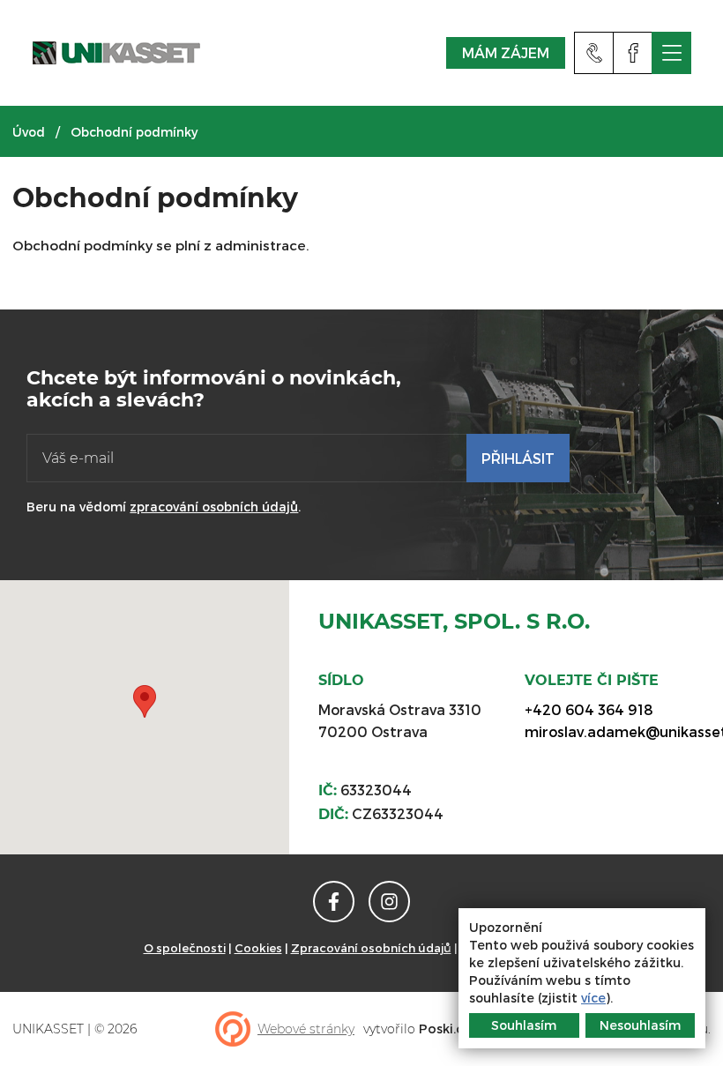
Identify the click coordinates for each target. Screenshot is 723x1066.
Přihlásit (518, 458)
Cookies (258, 948)
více (593, 997)
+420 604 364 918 (589, 709)
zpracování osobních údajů (214, 506)
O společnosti (185, 948)
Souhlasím (523, 1025)
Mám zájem (504, 52)
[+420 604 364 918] (594, 53)
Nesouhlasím (640, 1025)
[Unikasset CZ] (632, 53)
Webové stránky (305, 1029)
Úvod (28, 131)
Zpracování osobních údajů (371, 948)
